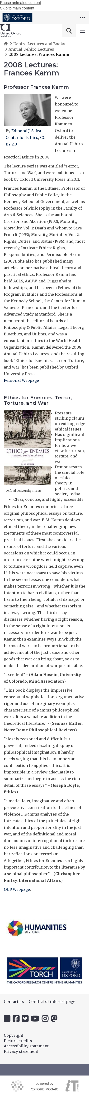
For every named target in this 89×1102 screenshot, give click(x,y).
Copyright (13, 1035)
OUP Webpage (17, 889)
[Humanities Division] (37, 928)
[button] (82, 17)
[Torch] (44, 970)
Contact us (14, 1001)
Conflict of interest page (52, 1001)
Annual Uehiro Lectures (31, 49)
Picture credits (18, 1040)
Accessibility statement (26, 1046)
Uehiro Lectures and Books (39, 43)
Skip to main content (17, 8)
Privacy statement (21, 1051)
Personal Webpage (21, 380)
